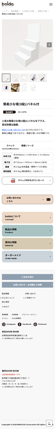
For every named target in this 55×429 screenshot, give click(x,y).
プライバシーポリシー (29, 314)
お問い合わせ (30, 293)
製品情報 (14, 11)
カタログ (5, 306)
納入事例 (5, 302)
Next (49, 44)
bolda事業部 (16, 318)
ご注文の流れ (27, 276)
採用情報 (15, 314)
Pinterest (42, 324)
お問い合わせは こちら (14, 199)
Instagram (10, 324)
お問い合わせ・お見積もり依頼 (27, 284)
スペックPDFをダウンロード (31, 180)
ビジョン (5, 318)
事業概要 (5, 314)
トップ (4, 11)
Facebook (26, 324)
